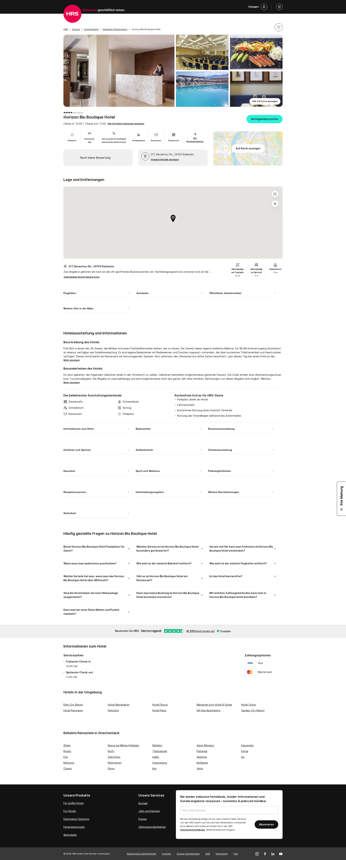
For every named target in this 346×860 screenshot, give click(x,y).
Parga (244, 751)
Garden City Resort (253, 710)
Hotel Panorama (73, 710)
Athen (67, 745)
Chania (67, 768)
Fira (65, 756)
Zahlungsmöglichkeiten (152, 826)
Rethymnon (114, 762)
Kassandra (247, 745)
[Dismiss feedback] (341, 509)
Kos (154, 768)
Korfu (111, 751)
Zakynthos (114, 756)
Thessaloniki (159, 751)
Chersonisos (159, 762)
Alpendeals (70, 834)
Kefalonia (202, 762)
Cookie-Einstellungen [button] (188, 853)
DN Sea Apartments (208, 710)
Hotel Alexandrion (118, 704)
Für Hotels (69, 811)
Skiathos (202, 756)
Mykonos (68, 762)
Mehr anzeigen (71, 360)
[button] (279, 27)
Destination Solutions (76, 818)
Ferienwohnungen (74, 826)
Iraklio (155, 756)
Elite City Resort (73, 704)
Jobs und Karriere (149, 811)
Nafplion (157, 745)
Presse (142, 818)
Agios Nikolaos (205, 745)
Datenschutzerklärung (192, 829)
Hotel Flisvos (160, 704)
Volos (200, 768)
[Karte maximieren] (275, 194)
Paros (111, 768)
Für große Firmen (73, 803)
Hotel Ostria (248, 704)
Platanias (202, 751)
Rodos (67, 751)
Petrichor (113, 710)
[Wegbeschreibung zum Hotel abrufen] (275, 204)
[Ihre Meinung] (341, 499)
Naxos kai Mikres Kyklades (123, 745)
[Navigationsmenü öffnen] (279, 7)
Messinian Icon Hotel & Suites (214, 704)
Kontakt (143, 803)
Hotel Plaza (159, 710)
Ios (243, 756)
